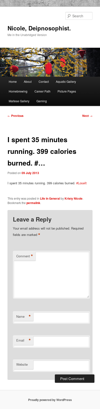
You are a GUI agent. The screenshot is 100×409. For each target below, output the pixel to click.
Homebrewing (18, 91)
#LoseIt (81, 183)
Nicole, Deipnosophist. (39, 28)
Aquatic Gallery (66, 81)
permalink (33, 203)
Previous (16, 115)
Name (23, 316)
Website (22, 364)
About (28, 81)
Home (13, 81)
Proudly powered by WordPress (50, 400)
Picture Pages (67, 91)
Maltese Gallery (19, 101)
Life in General (50, 198)
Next (87, 115)
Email (23, 340)
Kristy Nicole (74, 198)
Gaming (41, 101)
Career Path (42, 91)
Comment (24, 256)
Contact (44, 81)
